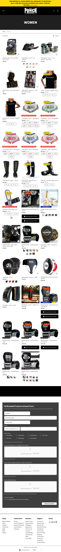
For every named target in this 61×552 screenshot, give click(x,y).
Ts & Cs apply (33, 5)
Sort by (57, 36)
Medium (36, 122)
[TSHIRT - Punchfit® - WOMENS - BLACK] (50, 80)
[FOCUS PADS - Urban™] (11, 266)
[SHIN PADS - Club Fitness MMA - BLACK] (50, 169)
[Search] (53, 10)
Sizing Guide (40, 523)
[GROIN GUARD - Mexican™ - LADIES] (30, 266)
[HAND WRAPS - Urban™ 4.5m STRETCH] (30, 47)
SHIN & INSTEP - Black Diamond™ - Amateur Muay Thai (29, 181)
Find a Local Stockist (28, 530)
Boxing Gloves (33, 435)
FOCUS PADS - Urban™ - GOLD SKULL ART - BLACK (49, 245)
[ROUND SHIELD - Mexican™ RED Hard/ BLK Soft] (50, 266)
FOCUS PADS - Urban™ (8, 277)
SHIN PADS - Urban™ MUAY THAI (10, 209)
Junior (24, 122)
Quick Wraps (21, 435)
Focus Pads (44, 435)
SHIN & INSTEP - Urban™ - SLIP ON (10, 180)
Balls (3, 531)
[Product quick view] (18, 54)
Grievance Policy (41, 527)
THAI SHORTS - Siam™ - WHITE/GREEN (49, 118)
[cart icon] (57, 10)
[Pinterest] (53, 522)
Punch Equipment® (32, 547)
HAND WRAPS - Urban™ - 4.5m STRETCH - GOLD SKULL (48, 58)
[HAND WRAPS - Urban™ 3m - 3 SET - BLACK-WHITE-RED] (30, 80)
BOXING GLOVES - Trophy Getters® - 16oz (30, 245)
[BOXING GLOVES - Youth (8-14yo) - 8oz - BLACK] (30, 198)
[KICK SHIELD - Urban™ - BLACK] (11, 294)
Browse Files (36, 453)
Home (3, 31)
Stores (16, 521)
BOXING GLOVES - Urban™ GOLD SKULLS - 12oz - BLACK (10, 245)
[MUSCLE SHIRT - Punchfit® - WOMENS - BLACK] (11, 107)
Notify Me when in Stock (31, 216)
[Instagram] (51, 522)
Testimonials (29, 535)
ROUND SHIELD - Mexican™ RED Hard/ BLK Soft (49, 277)
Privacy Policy (41, 542)
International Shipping (17, 528)
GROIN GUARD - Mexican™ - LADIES (29, 277)
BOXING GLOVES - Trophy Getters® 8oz (30, 341)
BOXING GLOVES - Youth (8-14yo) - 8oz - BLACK (30, 210)
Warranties (40, 525)
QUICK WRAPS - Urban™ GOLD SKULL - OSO (11, 91)
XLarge (30, 126)
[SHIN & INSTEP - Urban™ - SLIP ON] (11, 169)
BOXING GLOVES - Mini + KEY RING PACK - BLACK (10, 58)
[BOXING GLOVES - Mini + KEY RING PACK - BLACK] (11, 47)
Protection (5, 527)
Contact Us (40, 521)
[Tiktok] (54, 522)
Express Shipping (19, 525)
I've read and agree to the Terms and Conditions (17, 499)
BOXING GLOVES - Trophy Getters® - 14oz (11, 372)
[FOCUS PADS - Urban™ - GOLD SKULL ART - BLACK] (50, 234)
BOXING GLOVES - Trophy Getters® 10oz (11, 341)
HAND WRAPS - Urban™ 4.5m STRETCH (28, 58)
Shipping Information (40, 536)
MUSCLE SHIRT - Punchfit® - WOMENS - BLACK (11, 119)
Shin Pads (8, 438)
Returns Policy (41, 533)
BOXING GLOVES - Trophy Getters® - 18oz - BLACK (49, 341)
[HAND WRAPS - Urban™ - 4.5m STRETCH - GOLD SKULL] (50, 47)
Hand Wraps (9, 435)
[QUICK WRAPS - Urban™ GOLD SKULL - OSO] (11, 80)
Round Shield (33, 438)
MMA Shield (21, 438)
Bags (3, 529)
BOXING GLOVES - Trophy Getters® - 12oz (30, 372)
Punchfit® (28, 538)
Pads (3, 523)
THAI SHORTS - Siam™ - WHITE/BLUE (30, 149)
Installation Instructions (40, 530)
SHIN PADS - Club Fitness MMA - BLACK (49, 180)
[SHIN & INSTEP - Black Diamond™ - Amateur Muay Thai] (30, 169)
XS (6, 185)
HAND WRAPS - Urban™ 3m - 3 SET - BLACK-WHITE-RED (30, 91)
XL (54, 95)
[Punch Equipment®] (30, 10)
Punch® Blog (29, 533)
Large (24, 126)
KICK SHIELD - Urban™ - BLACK (9, 305)
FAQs (26, 536)
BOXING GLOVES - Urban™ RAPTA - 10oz (49, 210)
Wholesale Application (28, 526)
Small (30, 122)
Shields (4, 525)
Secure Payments (19, 523)
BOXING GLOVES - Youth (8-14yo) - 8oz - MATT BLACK (49, 305)
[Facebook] (49, 522)
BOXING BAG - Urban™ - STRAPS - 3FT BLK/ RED (30, 305)
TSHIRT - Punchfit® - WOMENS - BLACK (49, 90)
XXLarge (36, 126)
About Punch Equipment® (29, 522)
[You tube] (56, 522)
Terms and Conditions (40, 539)
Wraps (4, 533)
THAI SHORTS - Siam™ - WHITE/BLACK (30, 118)
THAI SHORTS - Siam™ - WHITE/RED (49, 149)
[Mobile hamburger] (3, 10)
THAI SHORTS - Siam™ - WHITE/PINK (11, 149)
